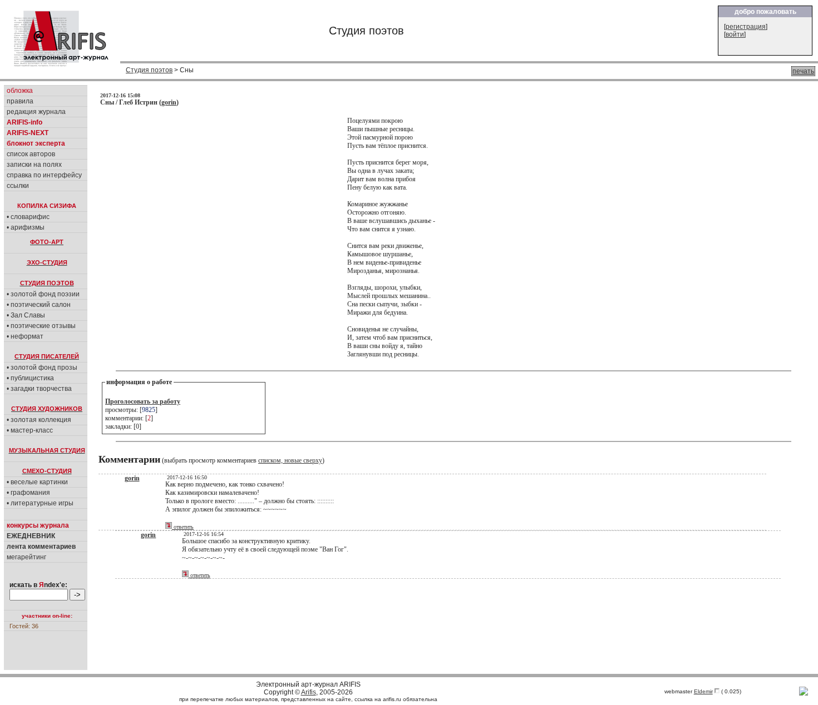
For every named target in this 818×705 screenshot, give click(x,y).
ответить (183, 527)
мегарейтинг (26, 557)
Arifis (308, 692)
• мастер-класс (30, 430)
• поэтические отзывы (41, 326)
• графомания (28, 493)
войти (735, 34)
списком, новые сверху (290, 460)
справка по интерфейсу (44, 175)
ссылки (18, 186)
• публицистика (30, 378)
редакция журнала (36, 112)
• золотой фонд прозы (42, 367)
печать (803, 71)
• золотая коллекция (39, 420)
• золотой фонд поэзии (43, 294)
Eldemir (703, 691)
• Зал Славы (26, 315)
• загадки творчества (39, 389)
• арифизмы (26, 227)
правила (20, 101)
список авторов (31, 154)
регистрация (746, 27)
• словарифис (28, 217)
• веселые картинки (37, 482)
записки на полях (34, 164)
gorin (168, 102)
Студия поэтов (149, 70)
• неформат (25, 336)
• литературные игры (40, 503)
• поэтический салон (39, 305)
